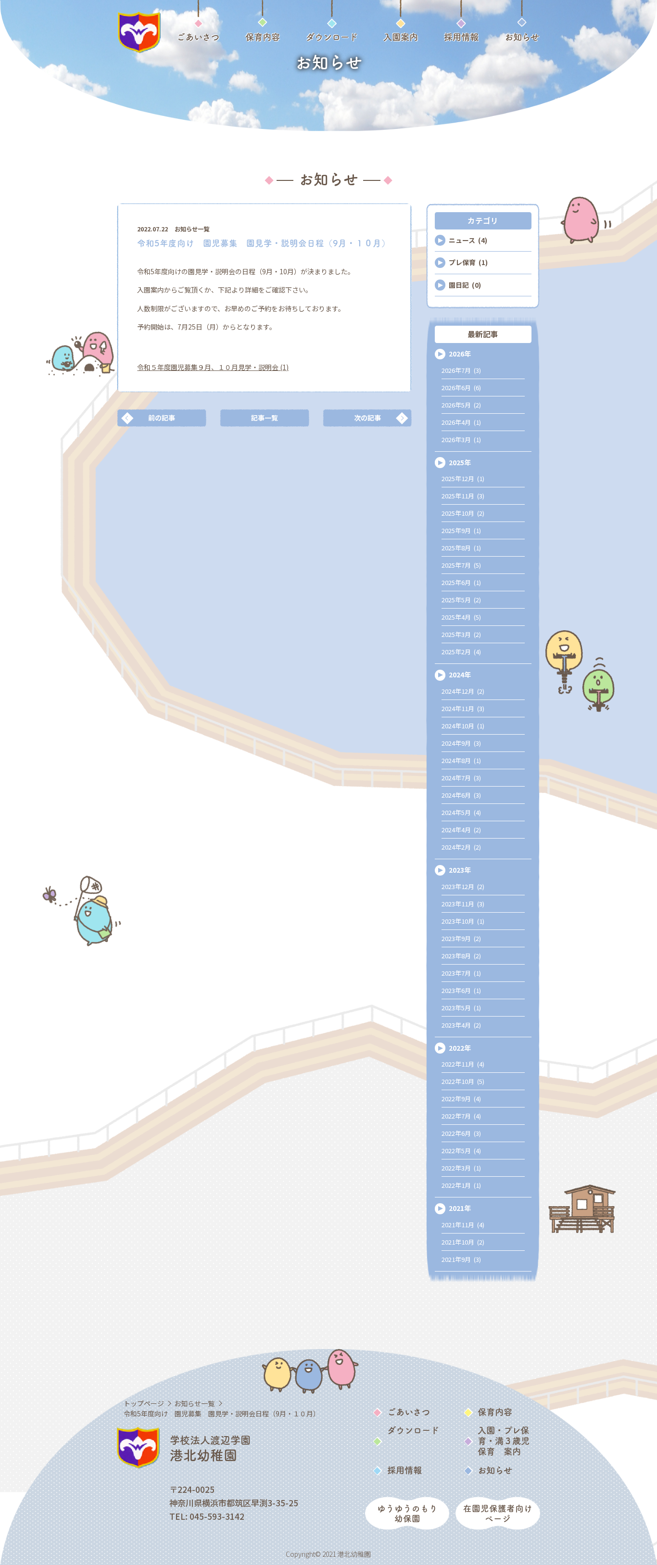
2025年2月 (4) (461, 651)
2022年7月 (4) (461, 1115)
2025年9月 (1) (461, 530)
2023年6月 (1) (461, 990)
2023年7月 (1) (461, 973)
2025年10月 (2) (463, 513)
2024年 (460, 674)
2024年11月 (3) (463, 708)
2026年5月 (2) (461, 404)
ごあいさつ (408, 1412)
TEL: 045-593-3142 (206, 1516)
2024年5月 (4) (461, 812)
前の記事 (161, 417)
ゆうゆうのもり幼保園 (407, 1513)
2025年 (460, 462)
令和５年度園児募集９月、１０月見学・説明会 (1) (213, 367)
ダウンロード (413, 1430)
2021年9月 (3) (461, 1259)
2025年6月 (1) (461, 582)
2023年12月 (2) (463, 886)
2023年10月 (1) (463, 921)
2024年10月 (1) (463, 725)
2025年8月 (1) (461, 547)
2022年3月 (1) (461, 1167)
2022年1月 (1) (461, 1185)
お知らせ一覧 (192, 229)
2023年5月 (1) (461, 1007)
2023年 (460, 870)
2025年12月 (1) (463, 478)
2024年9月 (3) (461, 743)
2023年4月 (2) (461, 1025)
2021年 (460, 1208)
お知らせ (495, 1470)
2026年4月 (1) (461, 422)
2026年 (460, 353)
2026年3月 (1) (461, 439)
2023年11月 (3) (463, 903)
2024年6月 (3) (461, 795)
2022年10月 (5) (463, 1081)
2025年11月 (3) (463, 495)
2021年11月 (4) (463, 1224)
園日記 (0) (465, 285)
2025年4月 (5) (461, 617)
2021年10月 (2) (463, 1242)
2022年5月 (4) (461, 1150)
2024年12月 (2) (463, 691)
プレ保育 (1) (468, 262)
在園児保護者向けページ (497, 1513)
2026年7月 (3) (461, 370)
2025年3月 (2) (461, 634)
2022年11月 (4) (463, 1064)
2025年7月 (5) (461, 565)
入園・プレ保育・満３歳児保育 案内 (504, 1441)
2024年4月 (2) (461, 829)
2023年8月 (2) (461, 955)
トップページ (144, 1403)
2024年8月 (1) (461, 760)
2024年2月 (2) (461, 847)
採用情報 (404, 1470)
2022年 (460, 1048)
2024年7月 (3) (461, 777)
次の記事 (367, 417)
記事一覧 (264, 417)
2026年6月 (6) (461, 387)
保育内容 (495, 1412)
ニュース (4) (468, 240)
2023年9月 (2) (461, 938)
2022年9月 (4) (461, 1098)
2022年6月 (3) (461, 1133)
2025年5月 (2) (461, 599)
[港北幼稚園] (139, 33)
